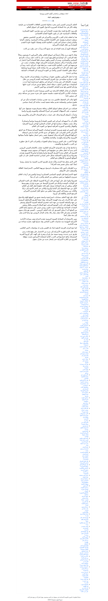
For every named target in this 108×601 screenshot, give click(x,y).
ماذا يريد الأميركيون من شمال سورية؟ (84, 422)
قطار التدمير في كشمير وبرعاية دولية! (84, 131)
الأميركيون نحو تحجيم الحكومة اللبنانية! (84, 376)
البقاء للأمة (29, 7)
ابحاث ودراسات (43, 9)
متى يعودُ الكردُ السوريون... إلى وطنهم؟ (84, 168)
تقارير (55, 9)
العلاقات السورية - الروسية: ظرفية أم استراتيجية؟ (84, 302)
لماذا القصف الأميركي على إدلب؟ (85, 112)
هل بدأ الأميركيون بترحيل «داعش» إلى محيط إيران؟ (84, 381)
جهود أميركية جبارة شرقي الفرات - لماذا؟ (84, 498)
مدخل (81, 7)
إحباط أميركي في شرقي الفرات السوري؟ (83, 205)
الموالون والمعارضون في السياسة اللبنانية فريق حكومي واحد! (84, 175)
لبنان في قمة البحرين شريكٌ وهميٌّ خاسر (84, 255)
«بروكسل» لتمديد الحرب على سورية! (84, 348)
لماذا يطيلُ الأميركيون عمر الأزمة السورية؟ (84, 137)
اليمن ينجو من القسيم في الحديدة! (84, 528)
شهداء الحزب (46, 7)
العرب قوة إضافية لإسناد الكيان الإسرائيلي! (83, 79)
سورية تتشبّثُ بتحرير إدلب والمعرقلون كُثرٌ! (84, 285)
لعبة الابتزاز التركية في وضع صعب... (84, 448)
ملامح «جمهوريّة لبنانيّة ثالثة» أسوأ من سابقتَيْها (84, 86)
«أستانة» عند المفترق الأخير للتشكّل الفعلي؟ (84, 149)
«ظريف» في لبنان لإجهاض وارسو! (85, 394)
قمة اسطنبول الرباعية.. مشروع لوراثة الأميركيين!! (84, 552)
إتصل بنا (72, 9)
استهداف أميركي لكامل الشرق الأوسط (84, 307)
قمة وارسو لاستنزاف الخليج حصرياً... (84, 427)
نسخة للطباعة (49, 20)
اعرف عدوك (49, 9)
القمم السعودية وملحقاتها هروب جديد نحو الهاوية (84, 260)
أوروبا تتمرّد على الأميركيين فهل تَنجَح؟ (84, 519)
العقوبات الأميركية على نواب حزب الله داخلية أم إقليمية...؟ (84, 198)
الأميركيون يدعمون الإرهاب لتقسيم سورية (84, 487)
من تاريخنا (70, 7)
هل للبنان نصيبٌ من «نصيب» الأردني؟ (84, 580)
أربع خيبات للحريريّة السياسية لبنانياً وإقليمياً (83, 297)
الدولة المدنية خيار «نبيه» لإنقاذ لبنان (84, 443)
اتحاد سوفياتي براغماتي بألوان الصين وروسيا (84, 242)
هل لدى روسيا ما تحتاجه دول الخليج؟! (84, 366)
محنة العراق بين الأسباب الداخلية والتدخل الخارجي (84, 63)
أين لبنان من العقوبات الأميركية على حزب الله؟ (83, 589)
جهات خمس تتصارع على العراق (85, 360)
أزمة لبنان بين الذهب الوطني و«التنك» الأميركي (84, 73)
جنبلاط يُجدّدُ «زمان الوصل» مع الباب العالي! (83, 279)
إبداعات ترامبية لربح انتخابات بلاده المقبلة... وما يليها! (84, 225)
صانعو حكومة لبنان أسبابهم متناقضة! (85, 399)
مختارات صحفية (61, 9)
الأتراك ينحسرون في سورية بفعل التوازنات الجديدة (84, 91)
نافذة (59, 7)
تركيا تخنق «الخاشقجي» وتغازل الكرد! (85, 404)
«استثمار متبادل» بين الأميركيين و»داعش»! (84, 568)
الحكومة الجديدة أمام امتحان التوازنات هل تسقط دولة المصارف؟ (84, 456)
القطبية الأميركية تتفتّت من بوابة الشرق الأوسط (84, 57)
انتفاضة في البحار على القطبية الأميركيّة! (84, 68)
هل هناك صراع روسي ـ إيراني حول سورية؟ (84, 410)
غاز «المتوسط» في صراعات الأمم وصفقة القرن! (83, 47)
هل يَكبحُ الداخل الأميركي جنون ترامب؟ (84, 533)
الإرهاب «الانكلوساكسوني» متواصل (83, 492)
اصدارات (37, 9)
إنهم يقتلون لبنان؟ (83, 82)
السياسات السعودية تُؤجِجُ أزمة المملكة (84, 332)
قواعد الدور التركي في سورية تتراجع (84, 371)
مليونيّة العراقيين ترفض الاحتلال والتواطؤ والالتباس (83, 31)
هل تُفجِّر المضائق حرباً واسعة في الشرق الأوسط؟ (84, 52)
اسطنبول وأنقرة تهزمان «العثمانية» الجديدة (83, 327)
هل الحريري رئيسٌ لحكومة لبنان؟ (85, 503)
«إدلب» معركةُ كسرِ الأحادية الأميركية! (84, 237)
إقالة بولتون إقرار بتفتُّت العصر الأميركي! (84, 107)
